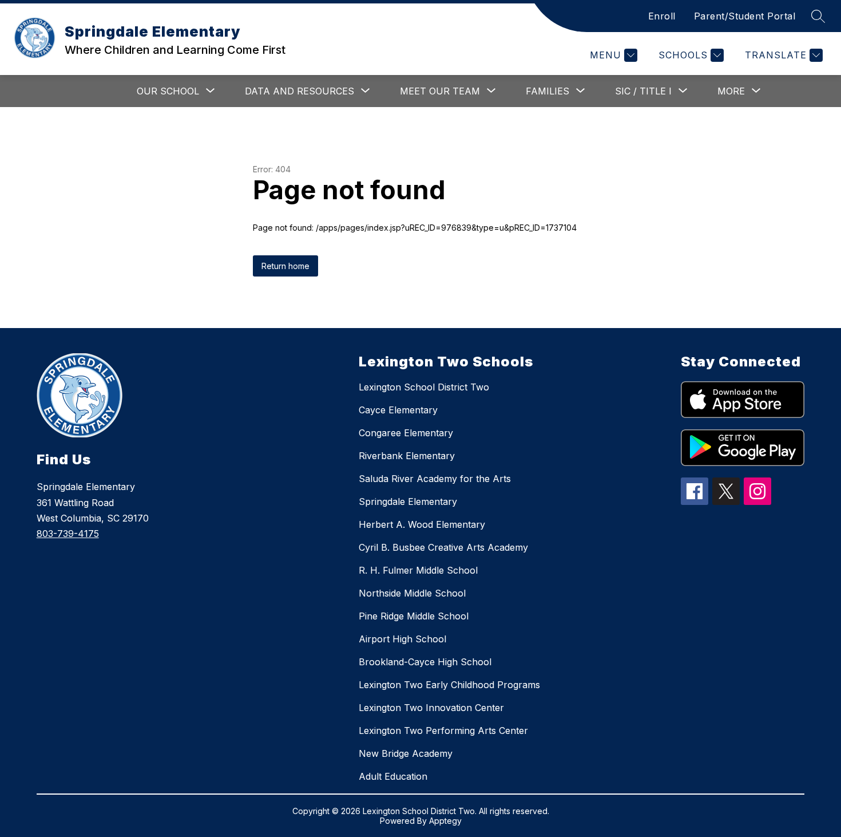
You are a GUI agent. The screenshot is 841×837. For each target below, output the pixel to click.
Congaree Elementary (406, 433)
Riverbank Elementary (407, 455)
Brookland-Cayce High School (425, 662)
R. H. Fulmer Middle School (418, 570)
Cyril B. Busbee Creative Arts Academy (443, 547)
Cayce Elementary (398, 410)
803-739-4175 (68, 533)
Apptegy (445, 821)
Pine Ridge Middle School (414, 616)
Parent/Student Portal (745, 16)
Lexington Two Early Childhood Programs (449, 684)
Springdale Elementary (408, 501)
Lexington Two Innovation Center (431, 707)
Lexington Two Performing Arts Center (443, 730)
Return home (285, 266)
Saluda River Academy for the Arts (435, 478)
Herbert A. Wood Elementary (422, 524)
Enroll (662, 16)
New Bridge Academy (406, 753)
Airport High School (402, 639)
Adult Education (393, 776)
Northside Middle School (412, 593)
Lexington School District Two (424, 387)
